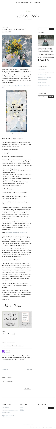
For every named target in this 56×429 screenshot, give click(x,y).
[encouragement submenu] (28, 2)
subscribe (51, 96)
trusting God (21, 346)
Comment (27, 388)
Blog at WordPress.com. (28, 425)
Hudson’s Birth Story (42, 82)
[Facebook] (41, 60)
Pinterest (21, 407)
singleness (13, 342)
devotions (3, 342)
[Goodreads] (45, 60)
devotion (3, 346)
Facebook (21, 409)
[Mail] (43, 60)
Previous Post (5, 369)
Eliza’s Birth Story (41, 69)
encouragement (8, 342)
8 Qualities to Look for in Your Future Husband (16, 232)
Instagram (22, 410)
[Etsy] (48, 60)
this (10, 189)
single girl (12, 346)
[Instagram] (38, 60)
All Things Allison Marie (28, 16)
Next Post (29, 369)
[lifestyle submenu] (19, 2)
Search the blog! (40, 27)
